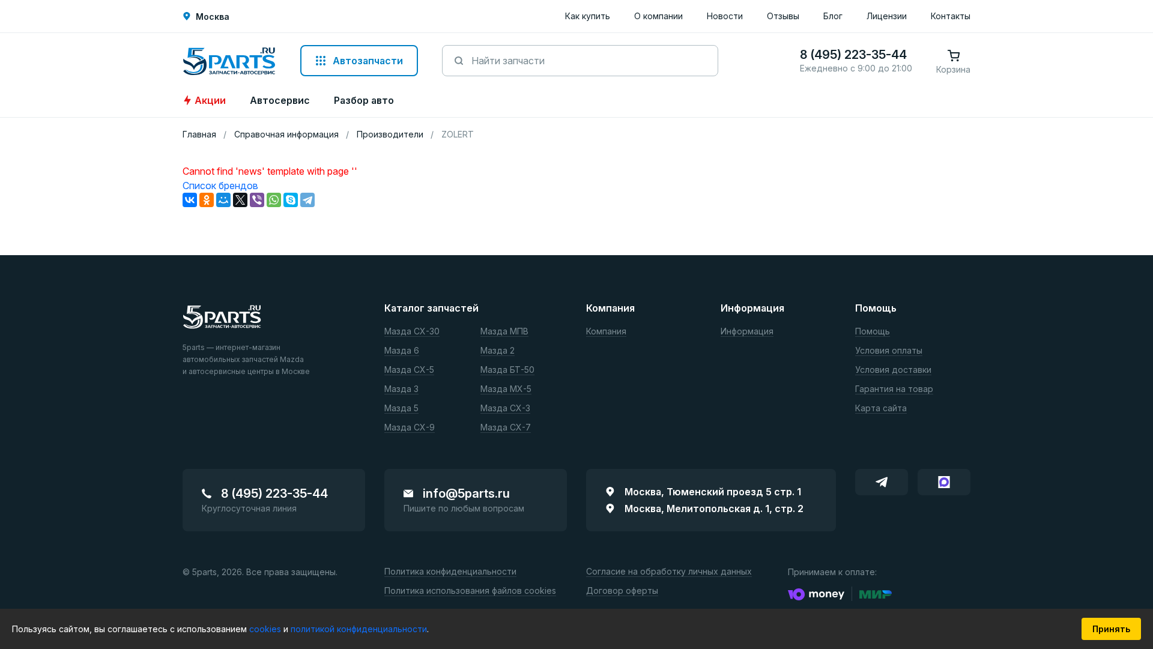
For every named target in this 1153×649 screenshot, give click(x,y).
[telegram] (881, 482)
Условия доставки (893, 370)
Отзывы (783, 16)
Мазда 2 (497, 350)
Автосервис (280, 100)
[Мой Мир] (223, 200)
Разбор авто (364, 100)
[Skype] (290, 200)
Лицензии (887, 16)
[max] (944, 482)
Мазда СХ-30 (412, 331)
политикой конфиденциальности (359, 629)
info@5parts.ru (466, 494)
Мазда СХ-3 (505, 408)
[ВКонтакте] (190, 200)
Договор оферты (622, 591)
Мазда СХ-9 (409, 427)
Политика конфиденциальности (450, 571)
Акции (210, 100)
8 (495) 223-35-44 (274, 494)
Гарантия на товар (894, 389)
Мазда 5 (401, 408)
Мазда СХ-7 (505, 427)
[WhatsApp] (274, 200)
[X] (240, 200)
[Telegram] (307, 200)
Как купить (587, 16)
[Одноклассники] (206, 200)
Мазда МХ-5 (505, 389)
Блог (833, 16)
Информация (747, 331)
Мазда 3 (401, 389)
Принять (1111, 629)
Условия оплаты (888, 350)
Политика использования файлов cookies (470, 591)
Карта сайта (881, 408)
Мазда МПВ (504, 331)
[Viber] (257, 200)
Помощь (872, 331)
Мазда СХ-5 (409, 370)
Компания (606, 331)
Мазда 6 (401, 350)
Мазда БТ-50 (507, 370)
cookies (266, 629)
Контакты (950, 16)
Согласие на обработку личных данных (669, 571)
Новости (725, 16)
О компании (658, 16)
